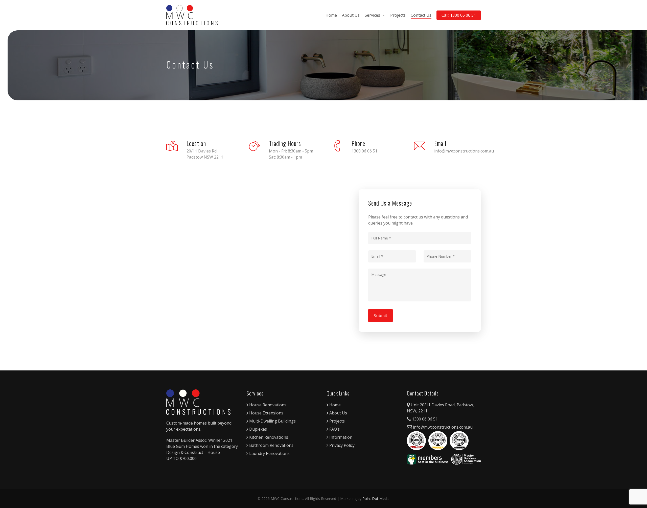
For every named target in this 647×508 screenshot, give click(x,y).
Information (340, 437)
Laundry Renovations (269, 453)
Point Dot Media (375, 498)
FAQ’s (334, 429)
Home (331, 15)
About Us (351, 15)
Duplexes (257, 429)
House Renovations (267, 405)
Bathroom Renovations (270, 445)
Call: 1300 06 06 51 (459, 15)
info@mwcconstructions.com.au (442, 427)
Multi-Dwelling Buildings (272, 421)
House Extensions (265, 413)
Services (372, 15)
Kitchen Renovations (268, 437)
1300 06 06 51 (424, 419)
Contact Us (421, 15)
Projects (398, 15)
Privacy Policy (341, 445)
